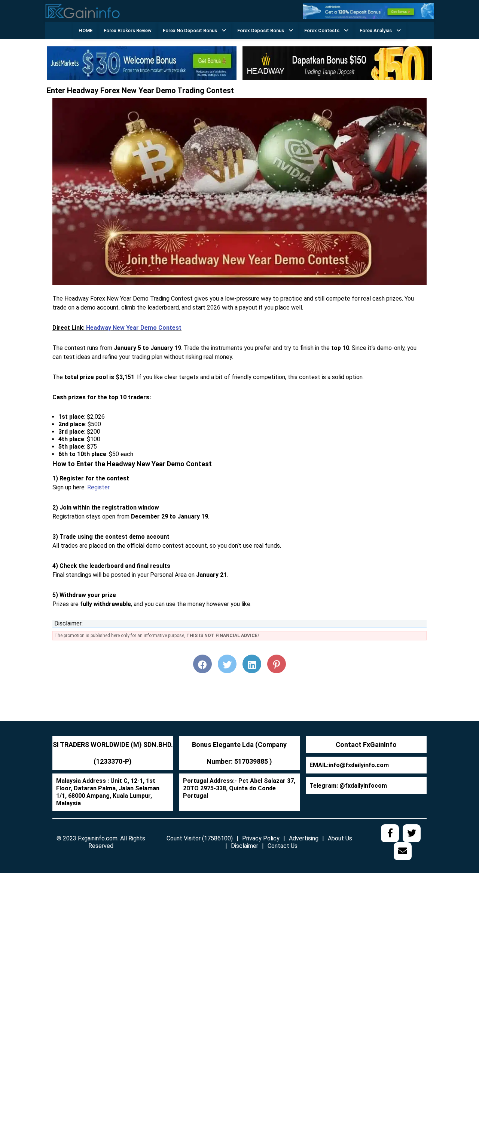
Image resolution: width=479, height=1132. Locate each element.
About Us (340, 838)
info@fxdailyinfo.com (359, 765)
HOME (85, 30)
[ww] (368, 10)
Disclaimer (244, 845)
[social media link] (390, 833)
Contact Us (283, 845)
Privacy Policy (261, 838)
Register (98, 487)
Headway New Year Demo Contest (133, 327)
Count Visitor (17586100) (200, 838)
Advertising (303, 838)
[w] (142, 63)
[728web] (337, 63)
